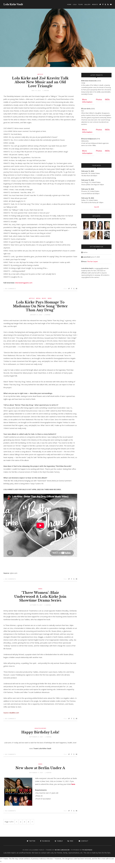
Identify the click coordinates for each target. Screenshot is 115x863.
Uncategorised (40, 728)
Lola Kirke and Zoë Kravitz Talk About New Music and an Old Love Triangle (40, 82)
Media (38, 298)
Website (95, 4)
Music (44, 298)
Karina (46, 90)
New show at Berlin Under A (40, 768)
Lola (74, 4)
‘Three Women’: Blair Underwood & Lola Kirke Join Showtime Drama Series (40, 597)
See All (96, 207)
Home (69, 4)
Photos (99, 99)
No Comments (10, 288)
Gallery (87, 4)
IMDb (107, 99)
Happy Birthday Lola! (40, 732)
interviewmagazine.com (23, 283)
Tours (80, 4)
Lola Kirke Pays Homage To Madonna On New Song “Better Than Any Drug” (40, 306)
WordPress (87, 850)
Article (40, 74)
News (50, 298)
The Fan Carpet (92, 261)
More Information (87, 100)
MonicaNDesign (62, 850)
